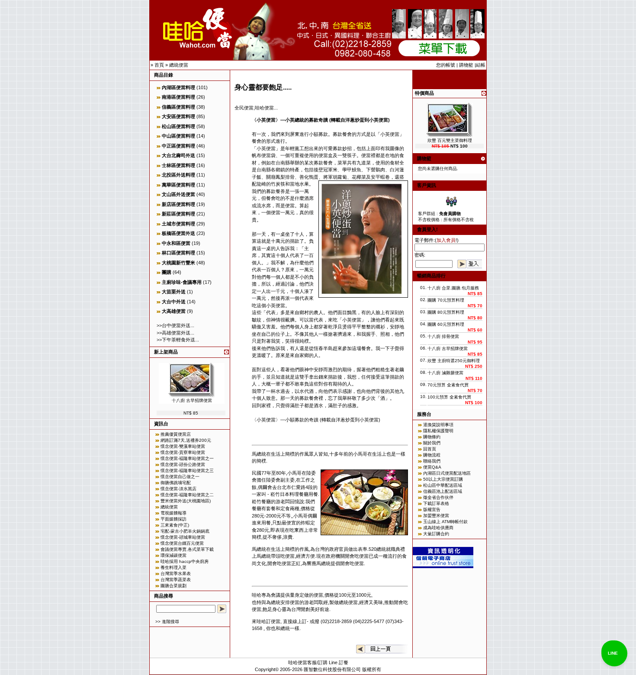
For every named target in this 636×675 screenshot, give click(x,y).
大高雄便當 (174, 311)
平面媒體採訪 (173, 519)
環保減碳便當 (173, 555)
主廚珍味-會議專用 (182, 282)
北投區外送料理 (178, 174)
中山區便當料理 (178, 135)
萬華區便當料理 (178, 184)
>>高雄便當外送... (175, 332)
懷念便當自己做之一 (180, 476)
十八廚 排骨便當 (443, 336)
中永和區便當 (176, 243)
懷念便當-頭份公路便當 (183, 464)
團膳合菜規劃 (173, 585)
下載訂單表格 (436, 503)
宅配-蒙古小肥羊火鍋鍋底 (185, 531)
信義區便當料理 (178, 106)
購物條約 (431, 436)
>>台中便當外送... (175, 325)
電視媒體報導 (173, 513)
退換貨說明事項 (438, 424)
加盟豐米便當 (436, 515)
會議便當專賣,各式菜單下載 (187, 549)
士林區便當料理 (178, 165)
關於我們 (431, 442)
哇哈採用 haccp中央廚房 (185, 561)
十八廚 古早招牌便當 (192, 400)
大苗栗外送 (174, 291)
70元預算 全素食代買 (448, 384)
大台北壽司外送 (178, 155)
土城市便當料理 (178, 223)
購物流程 (431, 455)
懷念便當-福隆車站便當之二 (187, 494)
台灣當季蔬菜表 (176, 579)
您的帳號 (445, 65)
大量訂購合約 (436, 533)
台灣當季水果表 (176, 573)
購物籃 (466, 65)
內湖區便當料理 (178, 87)
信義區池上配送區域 (442, 491)
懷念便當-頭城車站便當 (183, 537)
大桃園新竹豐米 (178, 262)
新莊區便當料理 (178, 213)
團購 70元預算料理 (445, 300)
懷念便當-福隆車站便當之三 (187, 470)
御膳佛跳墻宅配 (176, 482)
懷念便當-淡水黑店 (178, 488)
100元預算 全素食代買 (449, 397)
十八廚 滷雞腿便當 (445, 372)
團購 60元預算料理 (445, 324)
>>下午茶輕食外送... (178, 339)
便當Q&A (432, 467)
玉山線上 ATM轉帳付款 (445, 521)
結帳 (480, 65)
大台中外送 (174, 301)
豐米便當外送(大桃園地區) (186, 500)
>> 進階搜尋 (167, 621)
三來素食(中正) (175, 525)
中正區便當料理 (178, 145)
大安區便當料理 (178, 116)
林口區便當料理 (178, 252)
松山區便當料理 (178, 126)
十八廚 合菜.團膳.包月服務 (453, 288)
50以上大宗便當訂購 (443, 479)
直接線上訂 (295, 621)
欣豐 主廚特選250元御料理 (453, 360)
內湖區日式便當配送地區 (447, 473)
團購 (166, 272)
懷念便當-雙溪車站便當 (183, 446)
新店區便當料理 (178, 204)
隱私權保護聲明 (438, 430)
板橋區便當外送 (178, 233)
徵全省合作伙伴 (438, 497)
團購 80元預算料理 (445, 312)
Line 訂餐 (338, 662)
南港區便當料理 (178, 97)
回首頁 (429, 449)
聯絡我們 (431, 461)
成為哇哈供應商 (438, 527)
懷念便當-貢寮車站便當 (183, 452)
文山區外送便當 (178, 194)
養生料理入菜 (173, 567)
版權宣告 (431, 509)
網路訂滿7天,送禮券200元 (186, 440)
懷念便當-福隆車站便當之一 (187, 458)
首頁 (159, 65)
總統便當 (178, 65)
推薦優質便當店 (176, 434)
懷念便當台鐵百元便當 (182, 543)
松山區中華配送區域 (442, 485)
